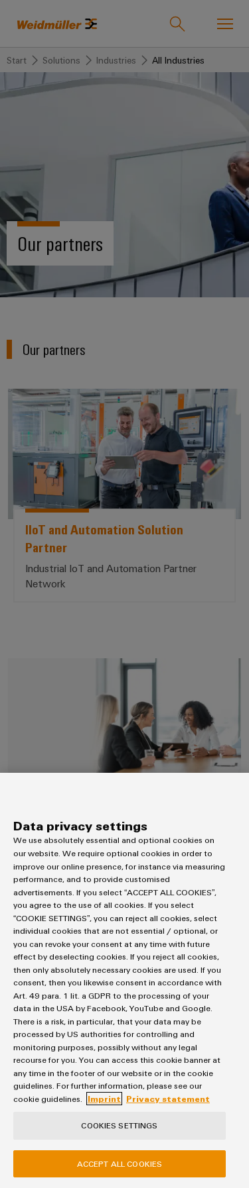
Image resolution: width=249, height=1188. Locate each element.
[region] (124, 980)
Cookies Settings (119, 1125)
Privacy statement (168, 1098)
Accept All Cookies (119, 1163)
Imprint (104, 1098)
